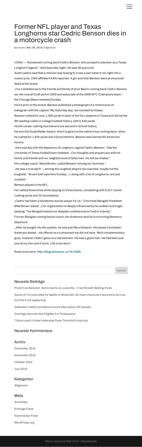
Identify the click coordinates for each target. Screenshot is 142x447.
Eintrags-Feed (23, 408)
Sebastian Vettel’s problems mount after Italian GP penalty (52, 307)
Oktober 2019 (23, 362)
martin (21, 47)
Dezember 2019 (25, 348)
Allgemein (50, 47)
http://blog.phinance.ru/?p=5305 (59, 251)
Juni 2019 (20, 368)
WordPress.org (24, 422)
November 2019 (25, 355)
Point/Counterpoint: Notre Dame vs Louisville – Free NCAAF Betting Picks (63, 287)
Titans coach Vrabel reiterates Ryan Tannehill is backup (51, 320)
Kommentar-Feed (26, 415)
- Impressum (88, 441)
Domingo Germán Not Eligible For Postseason (44, 313)
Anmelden (21, 402)
